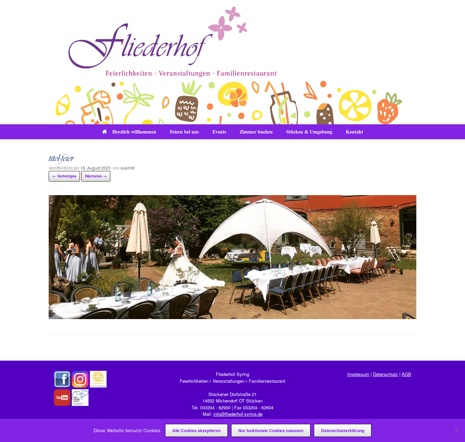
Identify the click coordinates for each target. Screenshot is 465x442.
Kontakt (354, 131)
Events (219, 131)
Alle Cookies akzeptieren (196, 430)
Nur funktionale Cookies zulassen (270, 430)
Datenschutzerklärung (342, 430)
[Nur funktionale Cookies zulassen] (456, 430)
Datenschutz (385, 374)
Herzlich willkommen (134, 131)
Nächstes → (96, 175)
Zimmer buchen (256, 131)
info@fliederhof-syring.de (237, 414)
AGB (406, 374)
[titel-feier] (232, 317)
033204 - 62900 (215, 407)
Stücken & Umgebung (309, 131)
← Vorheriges (64, 175)
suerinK (128, 168)
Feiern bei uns (184, 131)
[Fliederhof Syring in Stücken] (232, 62)
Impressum (358, 374)
